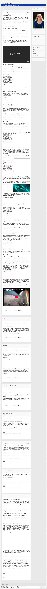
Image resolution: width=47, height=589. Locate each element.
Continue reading (16, 333)
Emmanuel (5, 345)
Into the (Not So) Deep (7, 413)
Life (33, 51)
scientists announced (8, 126)
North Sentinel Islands (6, 502)
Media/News (10, 5)
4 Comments (28, 497)
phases (6, 220)
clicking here (22, 399)
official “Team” (25, 324)
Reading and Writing (35, 55)
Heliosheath (4, 73)
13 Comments (28, 472)
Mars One (7, 270)
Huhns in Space (6, 318)
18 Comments (28, 414)
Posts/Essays (15, 5)
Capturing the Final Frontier (9, 470)
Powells (34, 43)
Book (19, 5)
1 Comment (28, 346)
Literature (34, 53)
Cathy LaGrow (7, 3)
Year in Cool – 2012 (7, 11)
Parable (34, 42)
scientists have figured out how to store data (11, 181)
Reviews (22, 5)
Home (3, 5)
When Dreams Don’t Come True (9, 385)
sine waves (9, 220)
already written (7, 166)
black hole (24, 123)
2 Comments (28, 12)
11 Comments (28, 319)
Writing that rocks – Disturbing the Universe (12, 495)
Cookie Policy (18, 587)
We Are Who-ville (6, 442)
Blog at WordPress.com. (5, 584)
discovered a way (15, 203)
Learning (34, 49)
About (6, 5)
